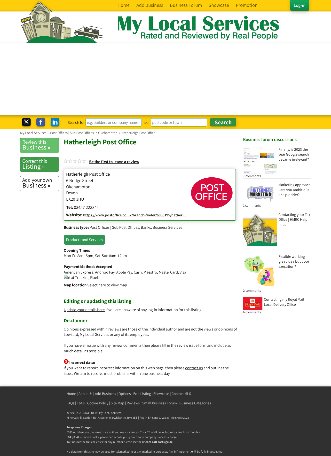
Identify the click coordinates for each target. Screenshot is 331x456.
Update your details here (84, 309)
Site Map (117, 403)
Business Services (167, 227)
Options (124, 393)
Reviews (133, 403)
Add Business (105, 393)
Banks (146, 227)
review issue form (191, 345)
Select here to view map (107, 285)
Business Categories (195, 403)
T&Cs (81, 403)
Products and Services (84, 239)
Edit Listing (142, 393)
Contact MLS (181, 393)
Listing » (34, 164)
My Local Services (110, 413)
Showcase (161, 393)
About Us (86, 393)
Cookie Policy (97, 403)
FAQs (70, 403)
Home (71, 393)
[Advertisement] (165, 79)
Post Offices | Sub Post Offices (114, 227)
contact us (194, 367)
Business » (36, 144)
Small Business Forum (159, 403)
